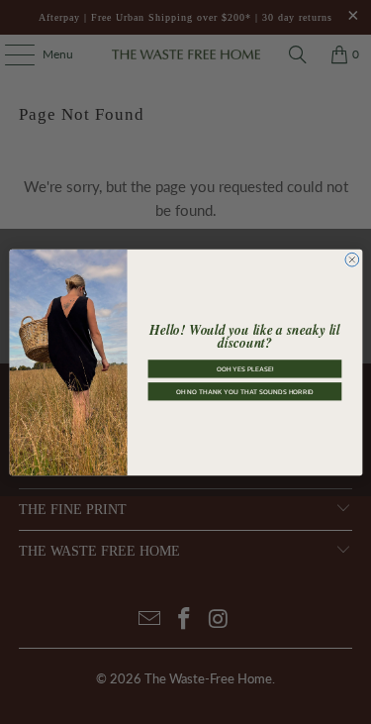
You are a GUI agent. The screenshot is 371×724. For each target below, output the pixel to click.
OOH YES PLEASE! (244, 368)
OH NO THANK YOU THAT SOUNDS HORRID (244, 390)
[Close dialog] (351, 259)
